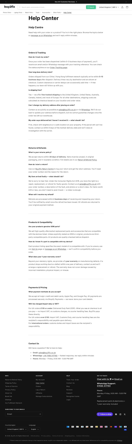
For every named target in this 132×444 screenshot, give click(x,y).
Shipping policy (70, 436)
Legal (68, 399)
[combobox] (53, 7)
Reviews (69, 390)
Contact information (82, 436)
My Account (40, 380)
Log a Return (40, 390)
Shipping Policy (10, 383)
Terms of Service (11, 386)
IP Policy (119, 440)
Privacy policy (46, 436)
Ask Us (35, 249)
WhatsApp (85, 110)
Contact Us (70, 383)
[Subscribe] (40, 414)
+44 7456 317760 (50, 356)
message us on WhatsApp (41, 35)
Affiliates (39, 393)
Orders (38, 386)
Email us (118, 379)
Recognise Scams (72, 396)
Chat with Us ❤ (104, 379)
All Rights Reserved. (22, 436)
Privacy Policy (10, 390)
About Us (8, 393)
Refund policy (35, 436)
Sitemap (8, 399)
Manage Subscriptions (44, 396)
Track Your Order (72, 380)
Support (69, 393)
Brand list (8, 396)
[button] (127, 7)
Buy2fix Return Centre (44, 169)
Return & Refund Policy (87, 160)
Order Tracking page (58, 67)
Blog (68, 386)
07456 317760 (104, 386)
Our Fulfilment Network (13, 403)
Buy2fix (13, 436)
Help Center (40, 383)
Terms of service (57, 436)
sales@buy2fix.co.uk (67, 110)
